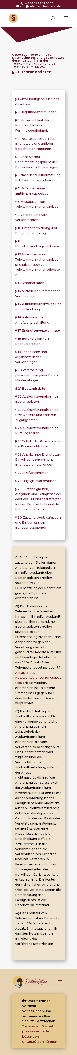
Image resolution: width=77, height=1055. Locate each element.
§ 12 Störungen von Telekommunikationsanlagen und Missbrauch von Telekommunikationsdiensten (38, 264)
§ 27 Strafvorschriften (32, 473)
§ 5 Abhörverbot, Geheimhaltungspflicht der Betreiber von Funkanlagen (36, 162)
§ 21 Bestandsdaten (31, 388)
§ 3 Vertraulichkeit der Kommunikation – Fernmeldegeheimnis (32, 125)
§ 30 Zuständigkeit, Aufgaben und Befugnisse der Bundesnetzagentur (38, 523)
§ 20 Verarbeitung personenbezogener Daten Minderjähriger (36, 375)
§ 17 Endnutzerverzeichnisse (37, 330)
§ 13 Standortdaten (29, 283)
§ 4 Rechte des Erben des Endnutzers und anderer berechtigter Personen (35, 144)
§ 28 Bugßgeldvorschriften (35, 481)
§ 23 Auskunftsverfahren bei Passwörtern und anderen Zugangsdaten (37, 415)
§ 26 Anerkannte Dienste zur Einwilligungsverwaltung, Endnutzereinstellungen (37, 460)
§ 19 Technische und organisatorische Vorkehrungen (31, 357)
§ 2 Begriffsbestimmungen (36, 112)
